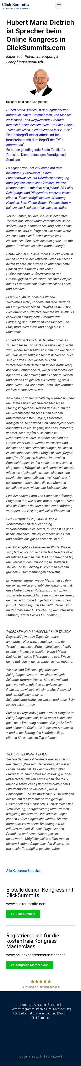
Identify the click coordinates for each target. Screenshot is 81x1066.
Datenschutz (61, 1009)
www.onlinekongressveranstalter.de (36, 955)
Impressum (43, 1009)
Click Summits (15, 4)
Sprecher (54, 1004)
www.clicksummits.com (26, 904)
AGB (16, 1013)
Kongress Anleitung (33, 1004)
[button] (58, 5)
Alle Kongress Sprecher (23, 871)
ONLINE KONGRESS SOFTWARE (15, 8)
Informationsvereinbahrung (38, 1013)
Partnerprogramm (22, 1009)
